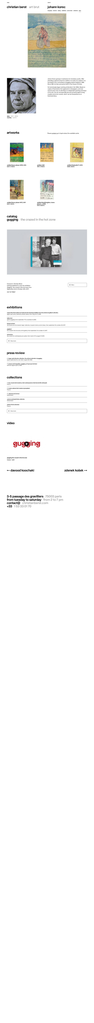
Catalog (59, 10)
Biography (50, 10)
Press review (69, 10)
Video (80, 10)
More (72, 285)
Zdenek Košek (75, 470)
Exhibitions (64, 10)
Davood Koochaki (20, 470)
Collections (75, 10)
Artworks (55, 10)
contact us (55, 133)
